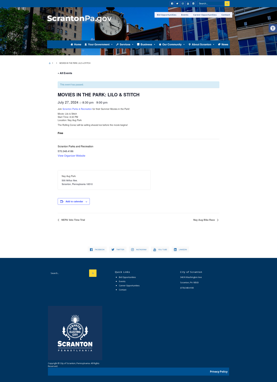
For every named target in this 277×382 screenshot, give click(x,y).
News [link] (225, 44)
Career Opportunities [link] (205, 15)
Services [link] (125, 44)
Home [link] (77, 44)
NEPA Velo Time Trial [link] (73, 220)
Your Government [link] (98, 44)
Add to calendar (74, 201)
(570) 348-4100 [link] (187, 287)
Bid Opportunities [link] (166, 15)
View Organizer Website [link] (71, 155)
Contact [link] (225, 15)
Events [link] (184, 15)
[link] (273, 28)
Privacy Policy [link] (218, 371)
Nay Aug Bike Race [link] (204, 220)
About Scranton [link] (201, 44)
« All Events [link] (65, 73)
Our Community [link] (172, 44)
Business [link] (146, 44)
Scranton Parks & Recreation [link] (77, 108)
